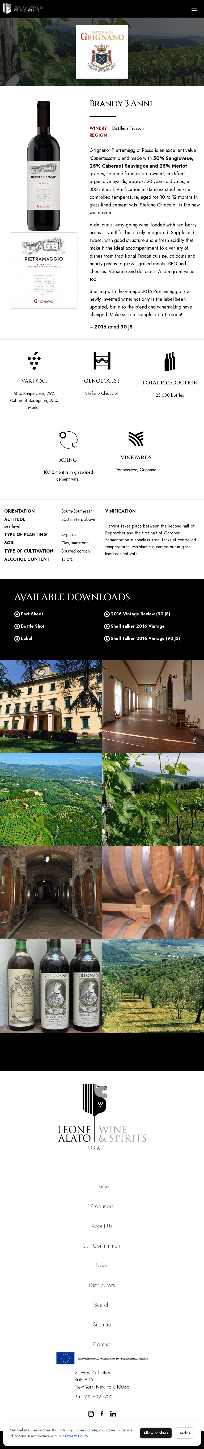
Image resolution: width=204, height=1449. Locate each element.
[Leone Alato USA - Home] (94, 8)
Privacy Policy (76, 1436)
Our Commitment (102, 1246)
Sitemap (102, 1325)
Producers (102, 1206)
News (102, 1265)
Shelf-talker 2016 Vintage (138, 626)
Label (26, 638)
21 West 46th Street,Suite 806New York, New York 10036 (102, 1379)
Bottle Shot (33, 626)
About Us (102, 1226)
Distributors (102, 1285)
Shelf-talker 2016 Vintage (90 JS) (145, 638)
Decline (184, 1433)
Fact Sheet (32, 614)
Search (102, 1305)
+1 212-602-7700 (95, 1396)
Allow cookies (155, 1433)
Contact (102, 1344)
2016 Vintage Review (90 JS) (140, 614)
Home (102, 1187)
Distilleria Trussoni (128, 128)
